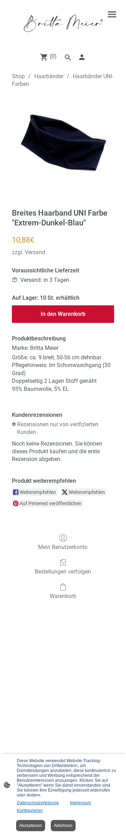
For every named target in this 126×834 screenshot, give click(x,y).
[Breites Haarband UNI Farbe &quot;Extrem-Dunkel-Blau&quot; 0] (63, 146)
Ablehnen (63, 825)
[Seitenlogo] (63, 23)
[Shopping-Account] (82, 57)
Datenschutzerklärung (38, 802)
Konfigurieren (30, 810)
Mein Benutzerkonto (63, 547)
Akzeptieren (30, 825)
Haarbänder (48, 76)
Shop (18, 76)
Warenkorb (63, 596)
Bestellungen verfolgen (63, 571)
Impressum (80, 802)
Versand (35, 252)
